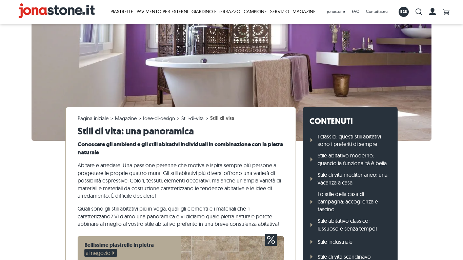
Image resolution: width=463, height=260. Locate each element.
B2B (403, 11)
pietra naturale (238, 216)
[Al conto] (432, 12)
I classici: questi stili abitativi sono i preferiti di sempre (349, 140)
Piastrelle (121, 11)
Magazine (304, 11)
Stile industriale (335, 241)
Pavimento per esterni (162, 11)
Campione (255, 11)
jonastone (336, 11)
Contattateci (377, 11)
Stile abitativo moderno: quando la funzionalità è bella (352, 159)
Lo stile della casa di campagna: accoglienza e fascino (348, 202)
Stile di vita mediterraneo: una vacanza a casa (352, 178)
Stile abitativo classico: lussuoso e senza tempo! (347, 224)
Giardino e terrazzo (216, 11)
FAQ (355, 11)
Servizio (279, 11)
